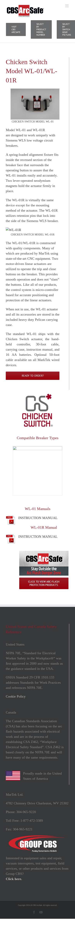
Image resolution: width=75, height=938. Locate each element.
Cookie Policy (16, 696)
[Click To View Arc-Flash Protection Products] (43, 552)
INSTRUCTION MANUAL (38, 518)
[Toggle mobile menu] (67, 6)
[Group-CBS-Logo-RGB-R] (37, 837)
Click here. (14, 879)
